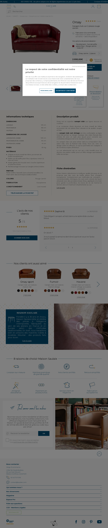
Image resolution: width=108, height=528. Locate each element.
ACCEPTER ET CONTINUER (65, 90)
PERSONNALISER (46, 90)
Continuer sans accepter (79, 66)
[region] (54, 80)
